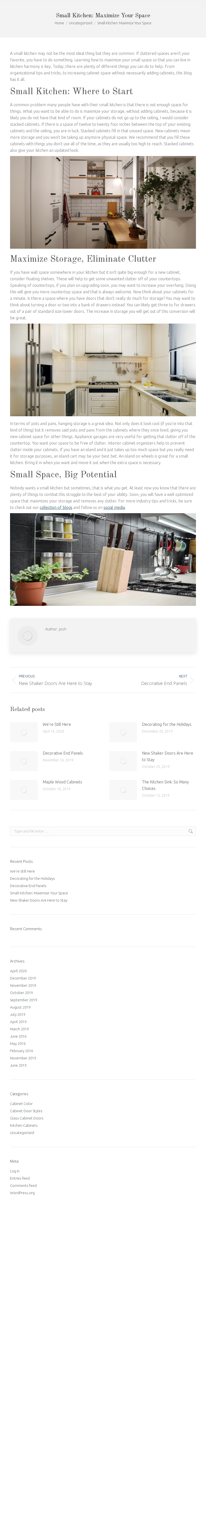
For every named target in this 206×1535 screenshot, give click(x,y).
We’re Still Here (57, 724)
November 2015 (23, 1058)
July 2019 (17, 1014)
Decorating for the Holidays (166, 724)
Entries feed (20, 1178)
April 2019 (18, 1022)
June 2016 (18, 1036)
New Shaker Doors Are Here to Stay (167, 756)
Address (17, 1260)
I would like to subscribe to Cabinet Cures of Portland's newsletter (63, 1311)
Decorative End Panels (63, 753)
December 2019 (23, 978)
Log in (15, 1171)
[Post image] (24, 732)
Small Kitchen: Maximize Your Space (39, 893)
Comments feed (23, 1185)
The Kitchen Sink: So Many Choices (165, 785)
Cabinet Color (21, 1103)
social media (114, 507)
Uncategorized (22, 1133)
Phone (14, 1321)
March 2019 (19, 1029)
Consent (14, 1302)
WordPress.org (22, 1193)
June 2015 (18, 1065)
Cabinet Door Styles (26, 1111)
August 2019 (20, 1007)
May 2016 (18, 1043)
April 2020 (18, 971)
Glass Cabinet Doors (26, 1118)
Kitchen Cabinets (24, 1125)
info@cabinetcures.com (28, 1459)
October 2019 (21, 993)
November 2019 (23, 985)
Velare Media (158, 1525)
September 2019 (23, 1000)
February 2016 (21, 1051)
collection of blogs (56, 507)
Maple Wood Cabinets (62, 782)
